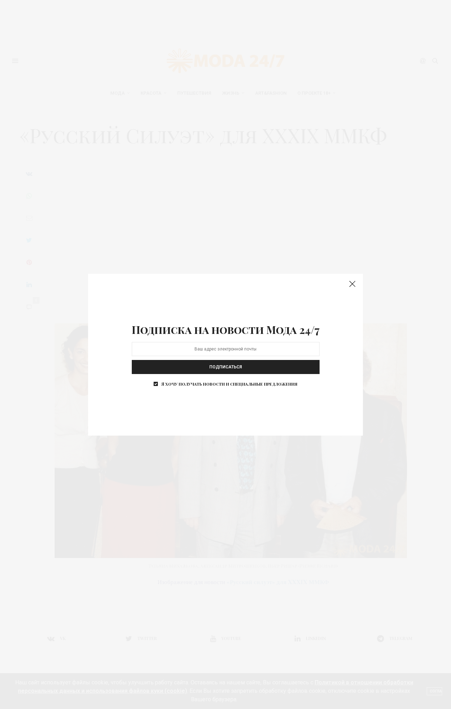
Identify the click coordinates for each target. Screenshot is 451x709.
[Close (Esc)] (352, 284)
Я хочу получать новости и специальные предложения (229, 384)
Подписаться (225, 367)
